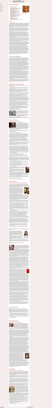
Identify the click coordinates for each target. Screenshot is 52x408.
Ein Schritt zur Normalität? (13, 7)
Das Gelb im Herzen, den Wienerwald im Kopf (14, 11)
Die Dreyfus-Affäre (12, 17)
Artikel (1, 4)
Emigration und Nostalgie (12, 13)
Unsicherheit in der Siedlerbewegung (14, 8)
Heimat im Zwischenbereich (13, 12)
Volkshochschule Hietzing (22, 112)
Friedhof (28, 114)
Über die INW (1, 7)
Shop (1, 8)
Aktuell (1, 3)
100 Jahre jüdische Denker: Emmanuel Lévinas (15, 15)
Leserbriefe (1, 9)
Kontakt (29, 407)
